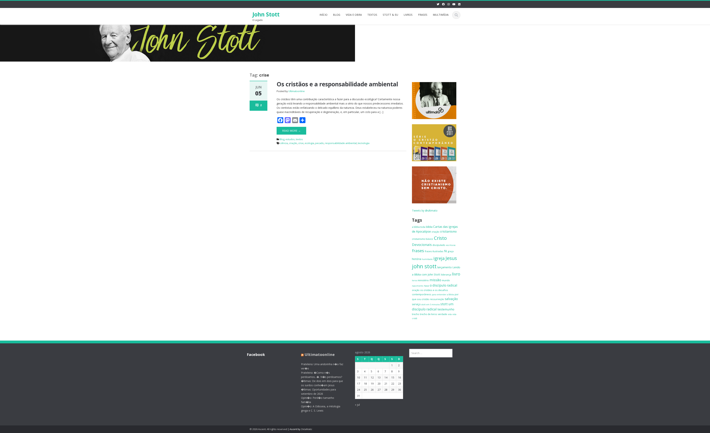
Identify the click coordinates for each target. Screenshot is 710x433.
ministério (423, 280)
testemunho (445, 309)
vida (450, 314)
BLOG (336, 14)
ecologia (309, 143)
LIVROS (408, 14)
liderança (446, 274)
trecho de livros (428, 314)
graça (451, 251)
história (416, 259)
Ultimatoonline (296, 91)
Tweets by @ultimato (424, 210)
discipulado (438, 245)
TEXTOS (372, 14)
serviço (416, 304)
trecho (415, 314)
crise (301, 143)
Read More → (291, 130)
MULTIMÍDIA (441, 14)
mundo (446, 280)
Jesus (451, 258)
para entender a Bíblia (443, 294)
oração (416, 290)
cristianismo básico (422, 239)
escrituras (450, 245)
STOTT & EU (390, 14)
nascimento (417, 286)
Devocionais (422, 244)
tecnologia (363, 143)
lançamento (444, 267)
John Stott (266, 14)
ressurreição (437, 299)
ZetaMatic (306, 429)
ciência (284, 143)
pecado (319, 143)
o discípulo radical (443, 285)
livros (414, 280)
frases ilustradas (434, 251)
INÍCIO (323, 14)
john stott (424, 266)
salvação (451, 299)
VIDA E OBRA (354, 14)
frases (418, 250)
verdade (442, 314)
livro (456, 274)
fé (445, 251)
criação (293, 143)
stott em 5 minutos (430, 304)
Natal (426, 286)
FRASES (422, 14)
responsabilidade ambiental (341, 143)
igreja (439, 258)
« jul (357, 404)
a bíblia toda (418, 227)
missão (435, 280)
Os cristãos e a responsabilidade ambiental (337, 84)
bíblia (429, 227)
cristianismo (448, 231)
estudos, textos (294, 139)
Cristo (440, 238)
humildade (427, 259)
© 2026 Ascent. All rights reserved (268, 429)
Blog (282, 139)
